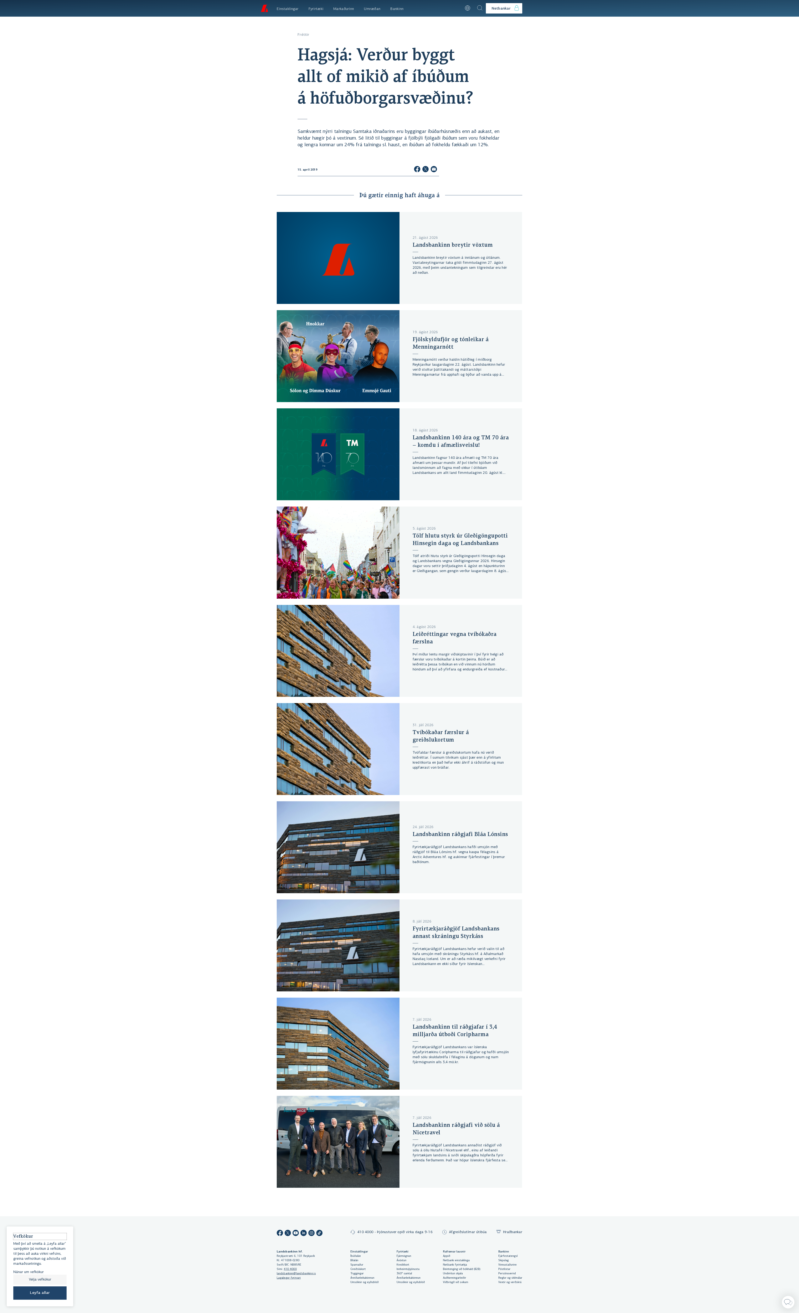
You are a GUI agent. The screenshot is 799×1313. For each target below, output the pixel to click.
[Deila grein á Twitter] (425, 170)
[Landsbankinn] (264, 8)
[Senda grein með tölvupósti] (434, 170)
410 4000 (290, 1269)
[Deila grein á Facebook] (417, 170)
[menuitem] (288, 8)
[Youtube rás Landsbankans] (296, 1233)
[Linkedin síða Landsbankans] (303, 1233)
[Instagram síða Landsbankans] (311, 1233)
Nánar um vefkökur (28, 1272)
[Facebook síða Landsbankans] (280, 1233)
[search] (480, 8)
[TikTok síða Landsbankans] (319, 1233)
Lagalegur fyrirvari (289, 1278)
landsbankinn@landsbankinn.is (296, 1273)
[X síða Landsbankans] (288, 1233)
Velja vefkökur (40, 1280)
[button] (456, 8)
